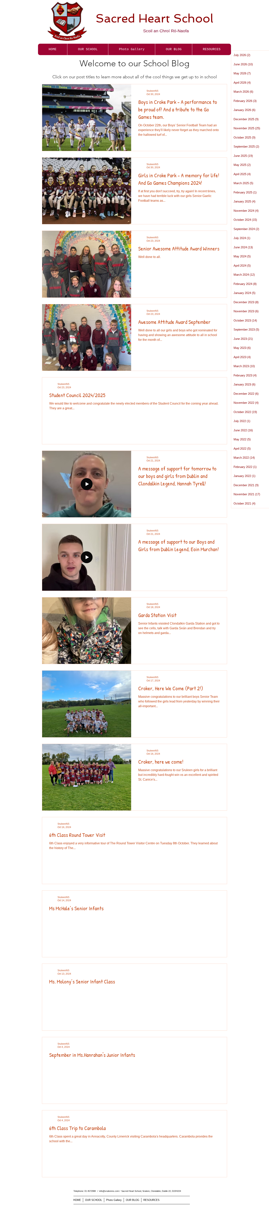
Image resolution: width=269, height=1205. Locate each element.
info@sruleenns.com (109, 1191)
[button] (131, 49)
